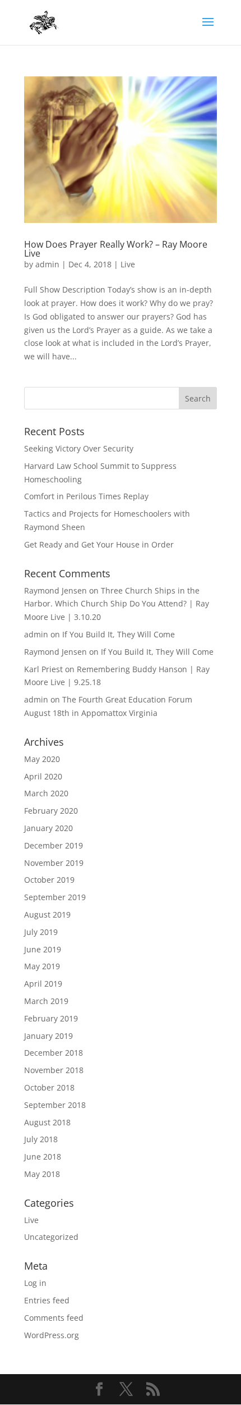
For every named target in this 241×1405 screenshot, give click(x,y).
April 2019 (43, 983)
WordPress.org (51, 1335)
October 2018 (49, 1087)
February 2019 (51, 1018)
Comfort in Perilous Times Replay (86, 496)
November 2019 (54, 862)
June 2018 (42, 1156)
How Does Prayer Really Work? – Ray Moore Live (115, 248)
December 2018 (53, 1052)
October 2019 (49, 879)
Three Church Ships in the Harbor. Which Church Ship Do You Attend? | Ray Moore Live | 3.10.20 (116, 604)
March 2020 (46, 793)
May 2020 (42, 759)
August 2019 (47, 914)
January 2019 (48, 1035)
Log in (35, 1283)
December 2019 (53, 845)
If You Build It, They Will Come (118, 634)
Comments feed (54, 1317)
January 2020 (48, 828)
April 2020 (43, 776)
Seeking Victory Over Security (78, 448)
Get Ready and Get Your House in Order (99, 544)
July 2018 (41, 1139)
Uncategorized (51, 1236)
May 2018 (42, 1174)
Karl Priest (43, 669)
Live (128, 264)
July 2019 (41, 932)
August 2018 (47, 1122)
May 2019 (42, 966)
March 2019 (46, 1001)
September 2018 (55, 1105)
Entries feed (46, 1300)
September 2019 (55, 897)
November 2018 (54, 1070)
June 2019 (42, 949)
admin (47, 264)
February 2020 (51, 810)
